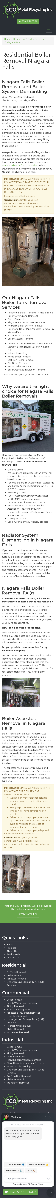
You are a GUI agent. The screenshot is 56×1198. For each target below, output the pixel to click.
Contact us (10, 200)
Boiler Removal (15, 975)
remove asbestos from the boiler (19, 165)
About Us (12, 951)
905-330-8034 (29, 21)
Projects (11, 948)
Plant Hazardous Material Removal (26, 1063)
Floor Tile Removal (17, 1016)
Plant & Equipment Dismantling (24, 1060)
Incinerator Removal (18, 1032)
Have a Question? (22, 1192)
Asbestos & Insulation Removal (23, 1013)
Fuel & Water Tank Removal (22, 1003)
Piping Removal (15, 1006)
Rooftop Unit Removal (19, 1026)
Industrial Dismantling (19, 1066)
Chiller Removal (15, 1029)
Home (10, 944)
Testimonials (13, 954)
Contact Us (28, 914)
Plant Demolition (16, 1056)
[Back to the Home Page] (28, 10)
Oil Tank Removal (16, 972)
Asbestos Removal (16, 978)
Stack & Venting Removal (20, 1009)
